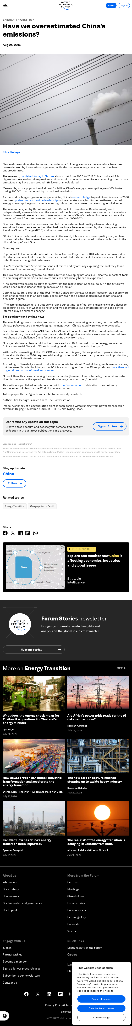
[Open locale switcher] (4, 1015)
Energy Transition (19, 19)
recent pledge (81, 197)
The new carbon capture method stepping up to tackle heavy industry (94, 779)
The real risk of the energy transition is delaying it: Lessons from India (96, 842)
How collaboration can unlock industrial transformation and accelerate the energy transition (32, 781)
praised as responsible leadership (36, 200)
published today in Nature (37, 176)
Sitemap (66, 1011)
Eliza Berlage (11, 152)
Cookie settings (101, 1017)
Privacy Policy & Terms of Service (66, 1005)
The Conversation (71, 385)
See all (123, 668)
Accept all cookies (101, 999)
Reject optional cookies (101, 1008)
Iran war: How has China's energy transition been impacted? (27, 842)
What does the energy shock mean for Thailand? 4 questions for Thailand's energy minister (31, 719)
